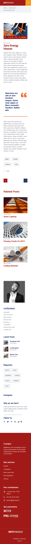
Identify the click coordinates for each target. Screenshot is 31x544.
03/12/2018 (13, 350)
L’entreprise (7, 469)
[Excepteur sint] (6, 342)
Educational (12, 8)
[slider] (23, 37)
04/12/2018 (13, 356)
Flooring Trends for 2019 (14, 241)
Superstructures (9, 327)
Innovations (7, 320)
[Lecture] (5, 37)
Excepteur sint (15, 341)
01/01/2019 (7, 43)
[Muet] (19, 37)
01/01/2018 (13, 343)
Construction (8, 315)
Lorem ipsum (14, 348)
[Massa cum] (6, 355)
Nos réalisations (8, 476)
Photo (7, 380)
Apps (14, 370)
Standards (7, 325)
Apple (7, 159)
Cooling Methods (11, 266)
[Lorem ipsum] (6, 349)
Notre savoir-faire (9, 472)
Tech (16, 164)
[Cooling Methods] (15, 254)
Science (7, 164)
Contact (6, 479)
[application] (15, 37)
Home (5, 8)
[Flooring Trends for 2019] (15, 230)
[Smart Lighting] (15, 205)
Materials (7, 322)
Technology (7, 330)
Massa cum (14, 355)
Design (15, 159)
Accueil (6, 466)
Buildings (7, 312)
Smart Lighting (10, 216)
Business (8, 375)
